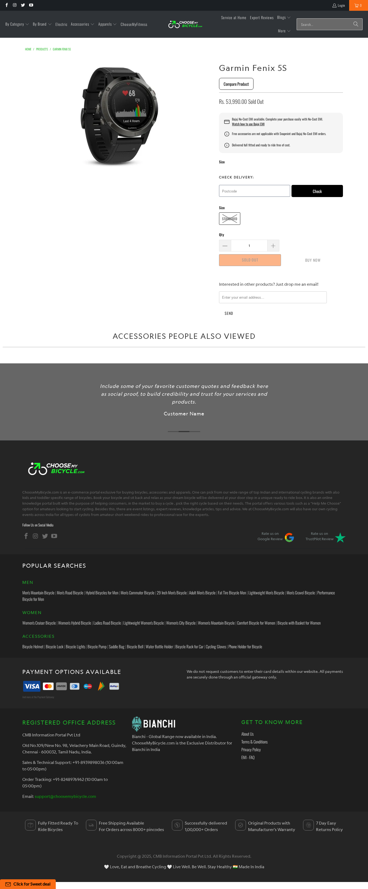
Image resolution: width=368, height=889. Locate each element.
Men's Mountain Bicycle (38, 592)
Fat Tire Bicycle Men (232, 592)
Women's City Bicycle (181, 623)
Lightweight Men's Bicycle (266, 592)
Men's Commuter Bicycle (137, 592)
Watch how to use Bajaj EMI (248, 124)
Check (317, 191)
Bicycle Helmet (32, 646)
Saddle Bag (116, 646)
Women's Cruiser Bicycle (39, 623)
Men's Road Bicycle (70, 592)
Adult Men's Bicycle (202, 592)
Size (222, 161)
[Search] (356, 24)
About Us (247, 734)
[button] (17, 24)
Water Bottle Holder (159, 646)
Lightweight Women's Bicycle (143, 623)
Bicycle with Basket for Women (299, 623)
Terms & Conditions (254, 742)
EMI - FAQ (248, 757)
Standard (229, 218)
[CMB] (185, 24)
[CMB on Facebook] (6, 5)
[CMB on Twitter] (22, 5)
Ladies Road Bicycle (107, 623)
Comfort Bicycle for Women (256, 623)
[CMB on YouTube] (31, 5)
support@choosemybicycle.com (65, 796)
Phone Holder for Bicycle (245, 646)
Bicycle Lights (75, 646)
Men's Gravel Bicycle (301, 592)
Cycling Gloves (216, 646)
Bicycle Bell (135, 646)
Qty (221, 234)
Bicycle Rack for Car (189, 646)
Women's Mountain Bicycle (216, 623)
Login (341, 5)
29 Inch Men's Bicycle (172, 592)
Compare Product (236, 84)
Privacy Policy (251, 749)
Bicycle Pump (97, 646)
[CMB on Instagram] (14, 5)
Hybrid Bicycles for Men (102, 592)
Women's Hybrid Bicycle (74, 623)
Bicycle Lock (54, 646)
